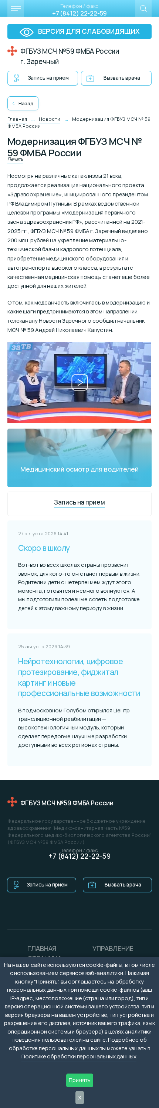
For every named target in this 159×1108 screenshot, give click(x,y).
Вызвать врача (122, 77)
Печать (15, 159)
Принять (80, 1080)
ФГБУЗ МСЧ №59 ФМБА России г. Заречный (69, 56)
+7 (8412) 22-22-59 (79, 13)
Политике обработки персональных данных (78, 1056)
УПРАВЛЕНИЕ (112, 948)
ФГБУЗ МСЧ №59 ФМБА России (67, 803)
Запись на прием (48, 77)
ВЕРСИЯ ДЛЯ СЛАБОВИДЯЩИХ (88, 31)
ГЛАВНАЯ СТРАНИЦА (44, 953)
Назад (26, 103)
